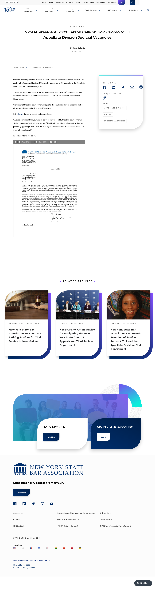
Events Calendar (61, 2)
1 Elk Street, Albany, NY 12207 (24, 568)
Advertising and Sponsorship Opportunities (76, 513)
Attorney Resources (70, 10)
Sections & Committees (49, 10)
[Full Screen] (55, 142)
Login (122, 2)
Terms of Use (106, 519)
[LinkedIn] (24, 503)
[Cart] (148, 10)
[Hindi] (55, 548)
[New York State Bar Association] (10, 11)
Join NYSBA (112, 2)
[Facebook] (14, 503)
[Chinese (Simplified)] (64, 548)
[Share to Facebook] (104, 87)
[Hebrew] (39, 548)
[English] (14, 548)
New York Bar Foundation (68, 519)
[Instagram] (42, 503)
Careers (16, 519)
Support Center (47, 2)
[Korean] (23, 548)
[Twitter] (33, 503)
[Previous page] (16, 142)
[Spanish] (72, 548)
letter (20, 114)
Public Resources (91, 10)
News (92, 2)
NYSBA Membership (28, 10)
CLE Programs (112, 10)
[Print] (141, 87)
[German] (80, 548)
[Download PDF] (51, 142)
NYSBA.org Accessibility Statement (115, 526)
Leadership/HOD (82, 2)
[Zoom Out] (33, 142)
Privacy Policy (106, 513)
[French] (31, 548)
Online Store (133, 10)
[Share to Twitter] (122, 87)
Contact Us (18, 513)
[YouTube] (51, 503)
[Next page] (19, 142)
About (71, 2)
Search (132, 2)
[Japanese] (47, 548)
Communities (101, 2)
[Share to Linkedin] (113, 87)
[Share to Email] (132, 87)
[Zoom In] (36, 142)
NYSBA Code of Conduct (67, 526)
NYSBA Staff (18, 526)
